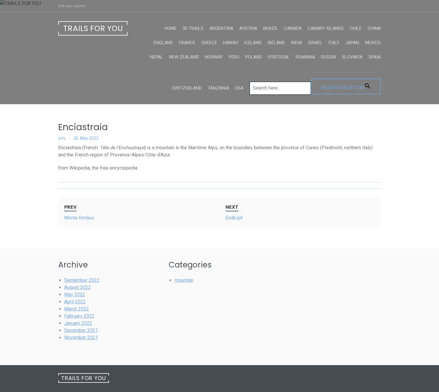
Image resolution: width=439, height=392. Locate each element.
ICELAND (253, 42)
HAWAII (230, 42)
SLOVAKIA (352, 57)
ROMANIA (305, 57)
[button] (315, 71)
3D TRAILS (192, 28)
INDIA (296, 42)
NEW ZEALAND (184, 57)
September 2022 (81, 280)
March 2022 (76, 309)
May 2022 (74, 294)
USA (239, 88)
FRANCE (187, 42)
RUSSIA (328, 57)
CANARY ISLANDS (326, 28)
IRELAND (276, 42)
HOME (170, 28)
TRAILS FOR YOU (93, 28)
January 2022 (78, 323)
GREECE (209, 42)
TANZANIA (218, 88)
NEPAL (156, 57)
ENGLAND (163, 42)
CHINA (374, 28)
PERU (234, 57)
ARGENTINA (221, 28)
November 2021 (81, 337)
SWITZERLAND (187, 88)
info (62, 138)
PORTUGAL (279, 57)
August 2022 (77, 287)
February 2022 (79, 316)
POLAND (253, 57)
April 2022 (75, 302)
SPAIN (375, 57)
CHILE (356, 28)
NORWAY (214, 57)
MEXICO (373, 42)
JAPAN (352, 42)
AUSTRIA (248, 28)
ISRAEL (315, 42)
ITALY (333, 42)
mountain (184, 280)
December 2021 (81, 330)
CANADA (293, 28)
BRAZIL (270, 28)
